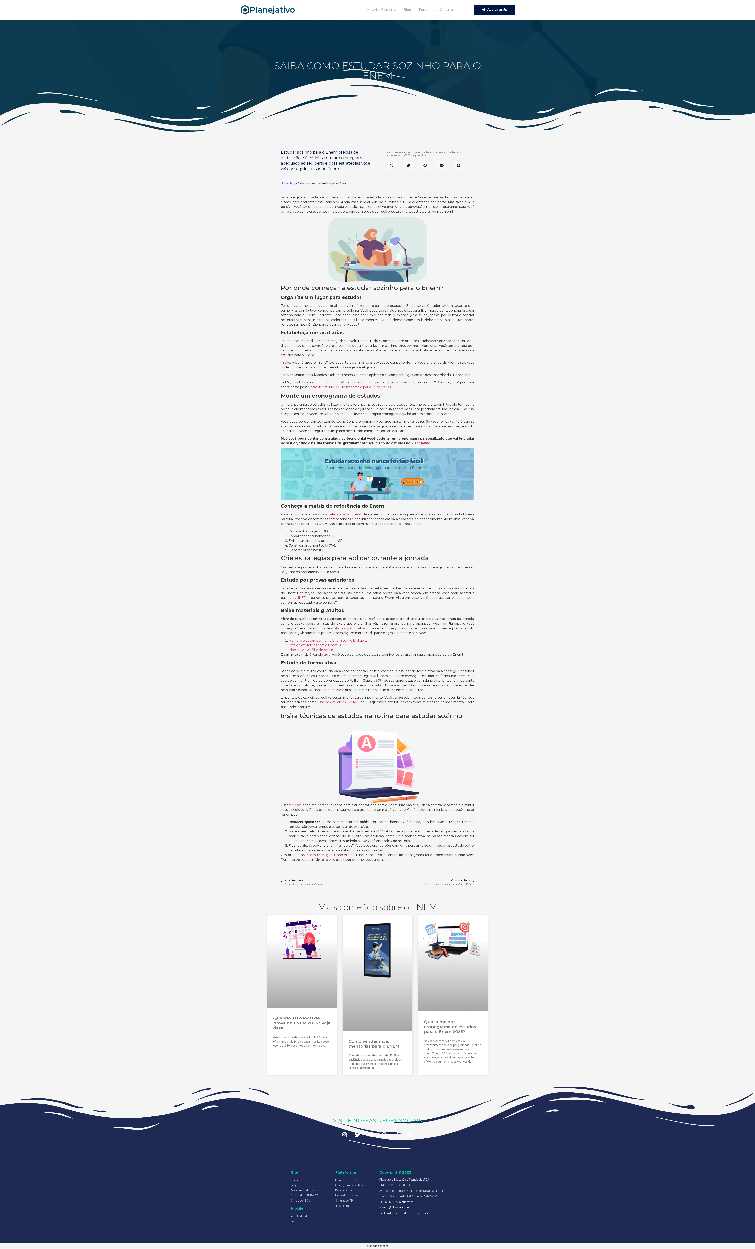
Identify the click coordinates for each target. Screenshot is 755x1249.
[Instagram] (344, 1134)
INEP (302, 598)
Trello (285, 362)
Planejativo (420, 443)
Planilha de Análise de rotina (311, 650)
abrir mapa (407, 1202)
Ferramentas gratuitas (436, 10)
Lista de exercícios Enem (336, 702)
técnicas (295, 805)
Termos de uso (418, 1213)
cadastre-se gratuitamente (327, 855)
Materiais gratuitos (381, 10)
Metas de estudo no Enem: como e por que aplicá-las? (350, 387)
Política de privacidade (393, 1213)
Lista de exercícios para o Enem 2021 (317, 645)
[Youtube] (371, 1134)
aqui (327, 654)
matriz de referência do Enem (336, 514)
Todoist (286, 375)
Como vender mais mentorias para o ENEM (374, 1044)
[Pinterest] (384, 1134)
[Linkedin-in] (410, 1134)
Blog (407, 10)
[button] (391, 165)
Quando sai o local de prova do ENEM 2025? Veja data (301, 1023)
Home (284, 183)
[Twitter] (357, 1134)
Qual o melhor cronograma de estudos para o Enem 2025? (450, 1026)
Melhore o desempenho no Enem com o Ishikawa (327, 640)
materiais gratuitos (345, 628)
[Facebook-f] (397, 1134)
